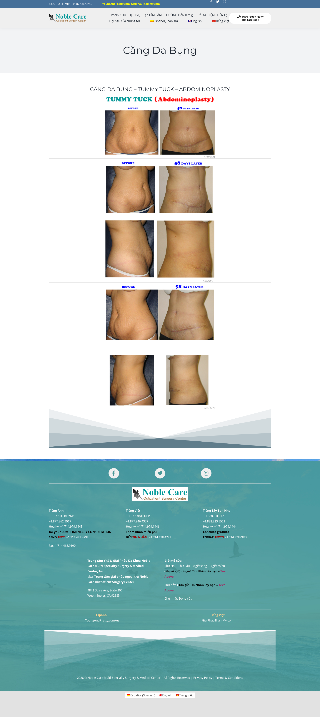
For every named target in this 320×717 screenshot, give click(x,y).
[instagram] (224, 1)
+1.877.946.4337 (137, 521)
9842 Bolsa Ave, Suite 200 (104, 590)
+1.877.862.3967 (60, 521)
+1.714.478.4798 (77, 537)
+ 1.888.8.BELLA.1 (215, 516)
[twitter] (217, 1)
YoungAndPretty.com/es (102, 620)
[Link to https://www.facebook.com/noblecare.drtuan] (114, 473)
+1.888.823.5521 (214, 521)
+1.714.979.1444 (225, 526)
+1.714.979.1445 (71, 526)
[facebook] (211, 1)
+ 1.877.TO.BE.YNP (61, 516)
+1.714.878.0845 (236, 537)
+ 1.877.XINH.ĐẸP (138, 516)
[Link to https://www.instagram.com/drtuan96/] (206, 473)
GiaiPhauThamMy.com (218, 620)
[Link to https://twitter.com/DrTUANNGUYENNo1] (160, 473)
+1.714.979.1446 (148, 526)
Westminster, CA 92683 (103, 595)
